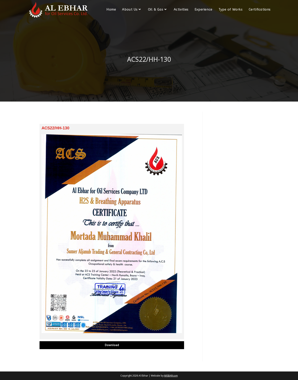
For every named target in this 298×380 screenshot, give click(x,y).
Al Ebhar (143, 375)
